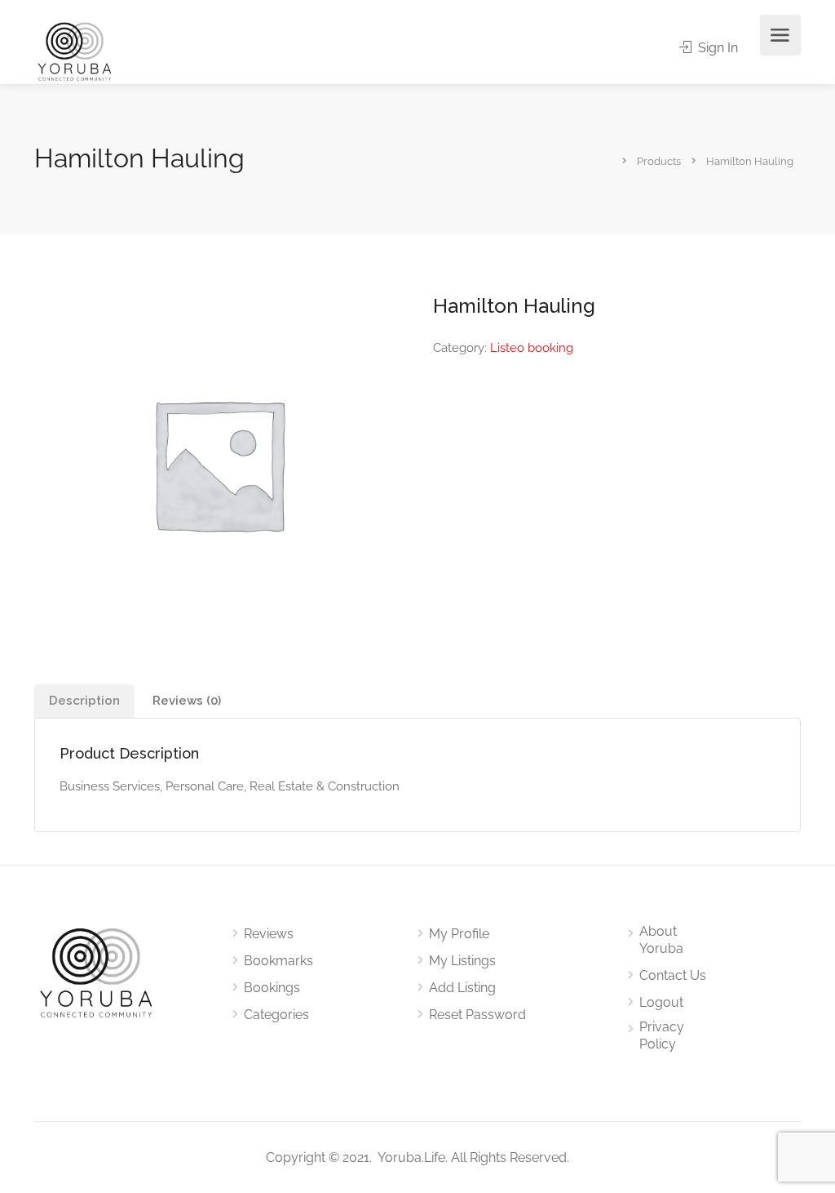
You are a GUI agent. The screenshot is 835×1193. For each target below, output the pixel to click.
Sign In (716, 48)
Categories (276, 1014)
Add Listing (462, 987)
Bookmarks (278, 960)
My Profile (459, 933)
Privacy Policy (661, 1035)
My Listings (462, 960)
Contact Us (672, 975)
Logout (661, 1002)
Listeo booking (531, 348)
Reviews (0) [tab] (186, 700)
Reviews (269, 933)
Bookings (272, 987)
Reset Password (477, 1014)
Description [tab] (84, 700)
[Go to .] (613, 159)
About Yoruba (661, 940)
